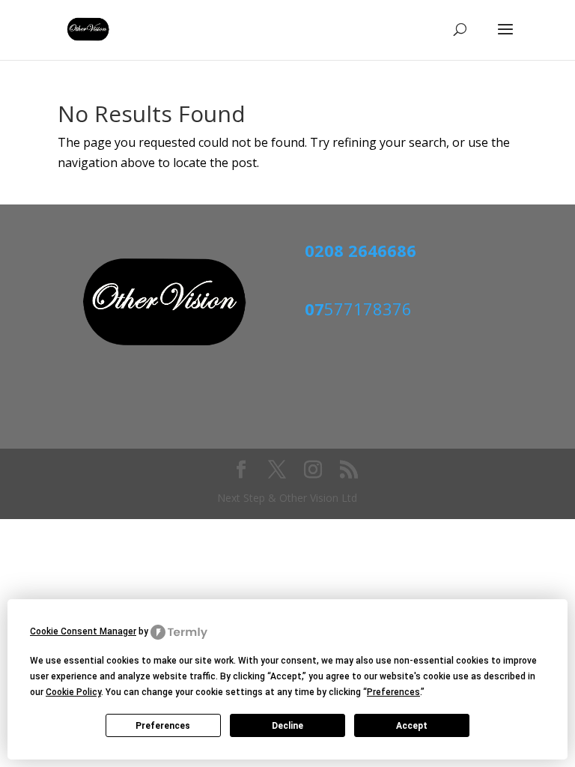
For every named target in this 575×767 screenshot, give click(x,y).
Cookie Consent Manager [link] (83, 631)
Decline (287, 726)
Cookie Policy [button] (73, 692)
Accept (412, 726)
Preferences (163, 726)
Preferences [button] (393, 692)
